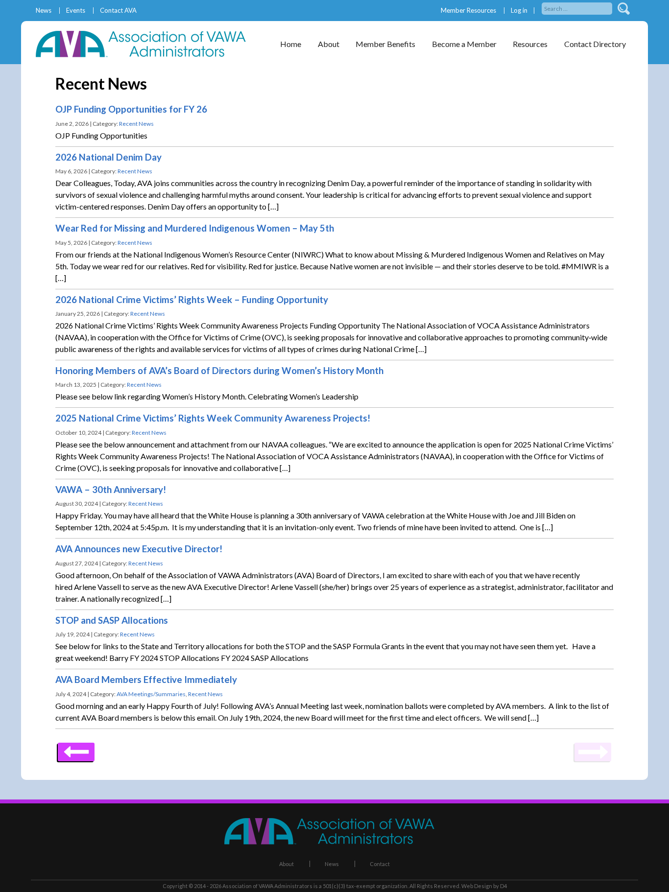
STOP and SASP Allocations (111, 620)
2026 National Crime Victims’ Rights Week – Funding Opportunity (191, 299)
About (286, 864)
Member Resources (468, 10)
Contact (380, 864)
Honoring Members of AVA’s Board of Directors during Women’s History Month (219, 370)
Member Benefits (385, 43)
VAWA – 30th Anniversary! (110, 489)
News (43, 10)
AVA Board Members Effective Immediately (146, 679)
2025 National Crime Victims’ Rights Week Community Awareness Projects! (212, 418)
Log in (519, 10)
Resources (530, 43)
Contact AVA (118, 10)
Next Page (76, 748)
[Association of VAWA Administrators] (146, 54)
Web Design (476, 886)
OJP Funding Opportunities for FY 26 (131, 109)
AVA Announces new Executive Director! (138, 548)
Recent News (136, 123)
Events (75, 10)
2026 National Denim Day (108, 157)
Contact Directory (595, 43)
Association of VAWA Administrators (267, 886)
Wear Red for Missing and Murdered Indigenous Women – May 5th (194, 228)
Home (290, 43)
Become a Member (464, 43)
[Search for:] (578, 7)
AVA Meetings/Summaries (151, 694)
